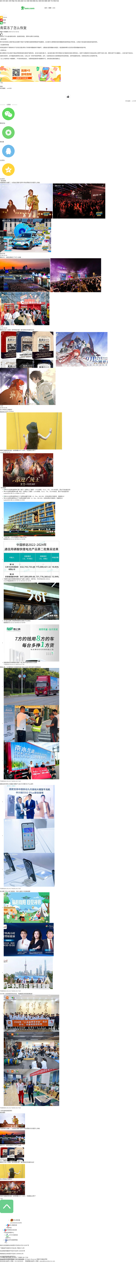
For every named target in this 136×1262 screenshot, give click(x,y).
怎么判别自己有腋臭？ (6, 409)
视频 (39, 1)
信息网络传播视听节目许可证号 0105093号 (12, 1251)
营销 (31, 1)
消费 (48, 1)
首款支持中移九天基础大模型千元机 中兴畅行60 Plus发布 (16, 784)
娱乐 (7, 1)
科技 (57, 1)
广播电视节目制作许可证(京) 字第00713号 (12, 1248)
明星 (13, 1)
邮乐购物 (8, 1257)
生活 (25, 1)
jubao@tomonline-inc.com (47, 1261)
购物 (54, 1)
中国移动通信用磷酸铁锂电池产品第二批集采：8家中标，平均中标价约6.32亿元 (27, 579)
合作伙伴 (14, 1257)
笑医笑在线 (3, 412)
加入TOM (25, 1257)
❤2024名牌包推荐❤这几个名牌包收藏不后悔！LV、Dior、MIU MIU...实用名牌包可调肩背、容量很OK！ (34, 498)
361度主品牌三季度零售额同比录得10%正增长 (17, 620)
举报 (1, 86)
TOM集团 (3, 1257)
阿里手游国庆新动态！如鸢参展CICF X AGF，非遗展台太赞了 (18, 450)
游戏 (19, 1)
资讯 (4, 1)
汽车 (51, 1)
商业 (37, 1)
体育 (10, 1)
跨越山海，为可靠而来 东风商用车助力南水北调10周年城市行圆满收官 (20, 667)
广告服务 (19, 1257)
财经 (42, 1)
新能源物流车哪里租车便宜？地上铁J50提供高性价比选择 (20, 662)
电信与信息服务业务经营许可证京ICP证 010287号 (14, 1245)
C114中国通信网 (8, 581)
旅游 (22, 1)
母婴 (28, 1)
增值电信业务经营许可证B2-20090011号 (11, 1253)
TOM (1, 452)
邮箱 (34, 1)
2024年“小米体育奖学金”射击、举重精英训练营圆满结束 (16, 993)
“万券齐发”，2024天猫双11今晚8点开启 (15, 537)
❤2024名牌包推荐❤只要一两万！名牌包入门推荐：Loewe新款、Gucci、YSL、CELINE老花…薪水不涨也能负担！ (37, 491)
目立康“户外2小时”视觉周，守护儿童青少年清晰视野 (15, 891)
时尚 (16, 1)
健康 (45, 1)
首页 (1, 1)
